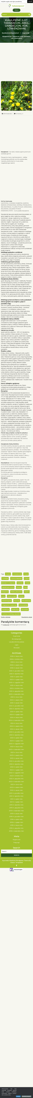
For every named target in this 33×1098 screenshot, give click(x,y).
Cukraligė (5, 578)
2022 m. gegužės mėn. (16, 778)
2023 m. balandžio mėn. (16, 749)
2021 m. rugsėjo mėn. (16, 802)
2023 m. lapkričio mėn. (16, 735)
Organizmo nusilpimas (9, 605)
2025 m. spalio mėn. (16, 676)
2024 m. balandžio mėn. (16, 720)
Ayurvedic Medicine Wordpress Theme (15, 860)
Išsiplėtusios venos (8, 587)
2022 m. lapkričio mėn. (16, 764)
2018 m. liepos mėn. (16, 825)
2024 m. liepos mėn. (16, 717)
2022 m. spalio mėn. (16, 767)
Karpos (19, 587)
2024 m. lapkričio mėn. (16, 708)
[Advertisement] (16, 63)
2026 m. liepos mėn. (16, 656)
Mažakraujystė (6, 600)
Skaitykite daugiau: (26, 1096)
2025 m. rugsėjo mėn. (16, 679)
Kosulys (21, 596)
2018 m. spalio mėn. (16, 819)
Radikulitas (15, 609)
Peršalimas (5, 609)
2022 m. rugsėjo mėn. (16, 770)
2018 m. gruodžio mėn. (16, 816)
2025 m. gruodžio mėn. (16, 671)
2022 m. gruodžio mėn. (16, 761)
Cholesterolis (17, 574)
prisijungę (6, 625)
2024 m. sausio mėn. (16, 729)
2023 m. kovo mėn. (16, 752)
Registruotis (16, 839)
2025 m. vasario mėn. (16, 700)
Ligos (16, 645)
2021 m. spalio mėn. (16, 799)
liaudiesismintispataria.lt (10, 33)
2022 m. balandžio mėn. (16, 781)
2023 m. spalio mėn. (16, 738)
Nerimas (16, 600)
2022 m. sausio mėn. (16, 790)
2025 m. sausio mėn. (16, 703)
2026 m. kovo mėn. (16, 662)
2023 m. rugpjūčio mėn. (16, 743)
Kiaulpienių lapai (26, 617)
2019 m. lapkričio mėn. (16, 805)
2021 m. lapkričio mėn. (16, 796)
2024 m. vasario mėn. (16, 726)
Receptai (16, 648)
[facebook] (17, 865)
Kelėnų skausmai (16, 592)
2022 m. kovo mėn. (16, 784)
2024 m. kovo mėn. (16, 723)
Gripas (27, 583)
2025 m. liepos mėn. (16, 685)
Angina (8, 574)
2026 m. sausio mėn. (16, 668)
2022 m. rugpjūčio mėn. (16, 773)
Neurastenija (26, 600)
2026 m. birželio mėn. (16, 659)
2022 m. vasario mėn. (16, 787)
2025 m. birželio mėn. (16, 688)
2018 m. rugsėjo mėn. (16, 822)
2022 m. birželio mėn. (16, 776)
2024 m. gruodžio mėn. (16, 706)
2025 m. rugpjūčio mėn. (16, 682)
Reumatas (24, 609)
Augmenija (25, 33)
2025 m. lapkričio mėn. (16, 674)
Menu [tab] (16, 10)
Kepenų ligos (12, 596)
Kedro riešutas (5, 617)
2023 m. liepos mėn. (16, 746)
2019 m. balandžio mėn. (16, 810)
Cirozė (26, 574)
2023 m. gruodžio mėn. (16, 732)
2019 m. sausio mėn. (16, 813)
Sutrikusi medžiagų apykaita (11, 614)
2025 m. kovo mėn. (16, 697)
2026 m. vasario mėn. (16, 665)
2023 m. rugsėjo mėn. (16, 741)
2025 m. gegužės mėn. (16, 691)
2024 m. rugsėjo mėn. (16, 714)
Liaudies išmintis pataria (16, 642)
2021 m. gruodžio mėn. (16, 793)
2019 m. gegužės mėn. (16, 808)
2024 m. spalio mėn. (16, 711)
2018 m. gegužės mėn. (16, 828)
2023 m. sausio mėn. (16, 758)
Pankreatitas (23, 605)
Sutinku (18, 1096)
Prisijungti (16, 842)
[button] (32, 1)
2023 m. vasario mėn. (16, 755)
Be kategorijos (16, 639)
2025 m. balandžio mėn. (16, 694)
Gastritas (20, 583)
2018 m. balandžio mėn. (16, 831)
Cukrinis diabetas (16, 578)
